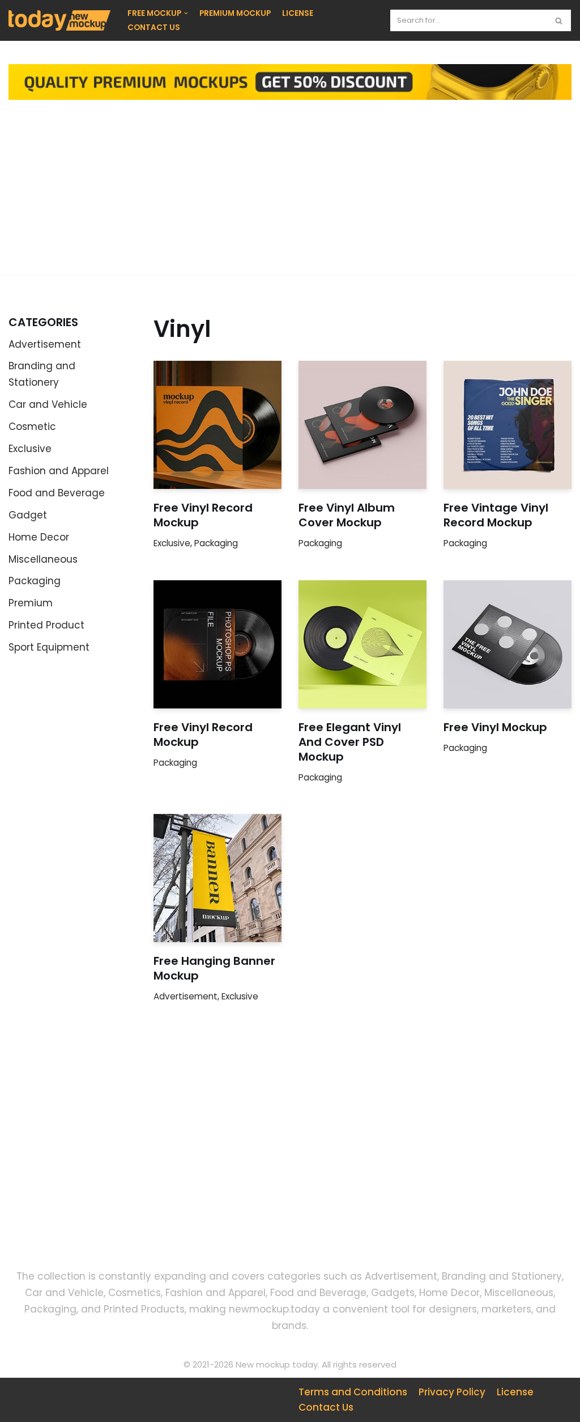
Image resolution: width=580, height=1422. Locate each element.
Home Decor (38, 537)
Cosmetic (32, 426)
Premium (30, 603)
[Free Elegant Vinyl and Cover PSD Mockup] (362, 644)
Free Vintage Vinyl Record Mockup (495, 515)
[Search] (559, 20)
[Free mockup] (59, 20)
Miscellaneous (43, 559)
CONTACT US (153, 27)
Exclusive (30, 448)
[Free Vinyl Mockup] (507, 644)
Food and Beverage (56, 493)
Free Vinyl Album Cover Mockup (346, 515)
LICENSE (297, 13)
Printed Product (46, 625)
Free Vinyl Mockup (495, 727)
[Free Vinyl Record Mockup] (217, 425)
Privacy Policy (452, 1392)
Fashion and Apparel (58, 471)
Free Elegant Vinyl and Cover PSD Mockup (349, 742)
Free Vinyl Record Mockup (203, 515)
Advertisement (44, 344)
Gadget (27, 515)
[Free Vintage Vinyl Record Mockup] (507, 425)
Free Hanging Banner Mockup (214, 968)
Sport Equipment (48, 647)
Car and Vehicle (47, 404)
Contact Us (325, 1407)
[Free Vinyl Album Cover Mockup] (362, 425)
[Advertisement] (290, 195)
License (515, 1392)
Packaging (34, 581)
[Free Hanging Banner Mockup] (217, 878)
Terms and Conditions (352, 1392)
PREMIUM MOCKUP (235, 13)
